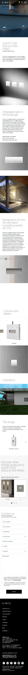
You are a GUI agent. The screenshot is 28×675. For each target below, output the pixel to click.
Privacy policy (6, 666)
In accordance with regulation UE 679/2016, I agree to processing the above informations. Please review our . (15, 579)
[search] (22, 2)
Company (4, 622)
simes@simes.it (6, 642)
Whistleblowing (6, 669)
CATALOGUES (6, 614)
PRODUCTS (5, 608)
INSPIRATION (6, 611)
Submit (14, 591)
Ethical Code (18, 667)
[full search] (19, 2)
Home (2, 5)
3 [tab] (16, 504)
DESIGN (4, 616)
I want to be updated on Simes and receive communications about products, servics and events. (15, 584)
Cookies (12, 666)
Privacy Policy (17, 580)
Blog (3, 628)
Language (4, 630)
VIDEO (4, 619)
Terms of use (5, 667)
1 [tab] (11, 504)
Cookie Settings (19, 666)
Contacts (4, 625)
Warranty (12, 667)
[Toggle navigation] (25, 2)
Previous (2, 400)
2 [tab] (14, 504)
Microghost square (13, 448)
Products (7, 5)
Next (26, 400)
